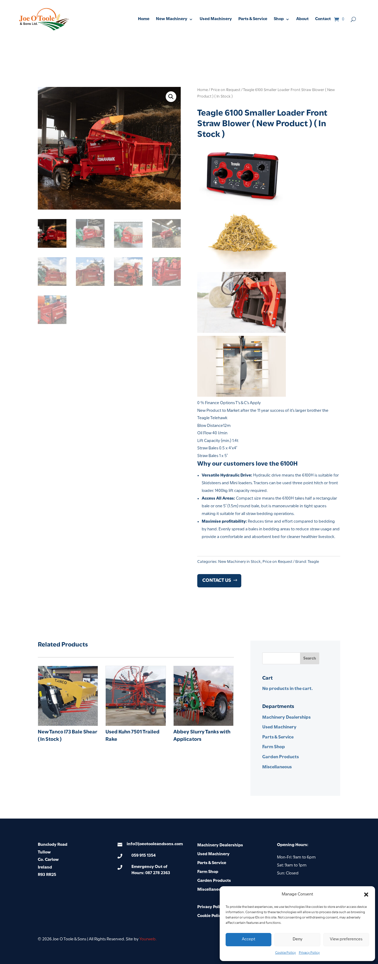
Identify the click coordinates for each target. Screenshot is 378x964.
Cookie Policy (285, 953)
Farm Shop (273, 747)
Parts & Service (252, 19)
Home (143, 19)
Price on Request (225, 90)
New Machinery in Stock (239, 562)
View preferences (346, 939)
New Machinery (171, 19)
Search (309, 658)
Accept (248, 939)
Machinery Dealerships (286, 717)
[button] (366, 894)
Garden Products (280, 757)
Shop (279, 19)
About (302, 19)
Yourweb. (148, 939)
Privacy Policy (309, 953)
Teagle (313, 562)
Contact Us (216, 580)
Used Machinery (216, 19)
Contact (323, 19)
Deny (297, 939)
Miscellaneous (277, 767)
